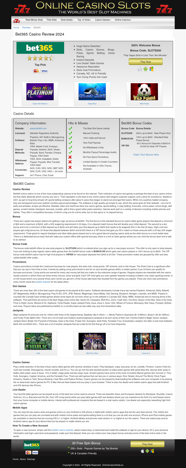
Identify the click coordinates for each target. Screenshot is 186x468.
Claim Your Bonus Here (146, 154)
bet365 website (43, 281)
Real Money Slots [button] (34, 19)
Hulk (38, 353)
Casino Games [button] (102, 19)
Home (16, 27)
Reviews (26, 27)
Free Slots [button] (52, 19)
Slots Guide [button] (66, 19)
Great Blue (92, 103)
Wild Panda (144, 103)
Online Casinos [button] (122, 19)
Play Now (146, 61)
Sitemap (31, 459)
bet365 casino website (62, 430)
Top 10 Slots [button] (83, 19)
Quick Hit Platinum (40, 103)
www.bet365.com (38, 128)
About (23, 459)
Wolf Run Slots (92, 353)
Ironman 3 (146, 353)
